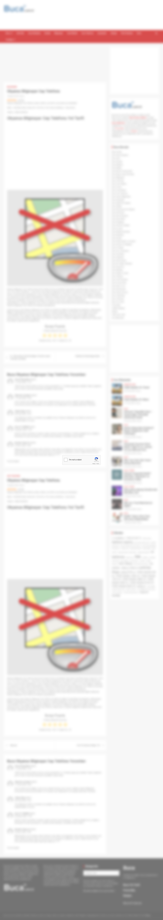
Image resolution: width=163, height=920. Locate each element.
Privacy (94, 463)
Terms (97, 463)
